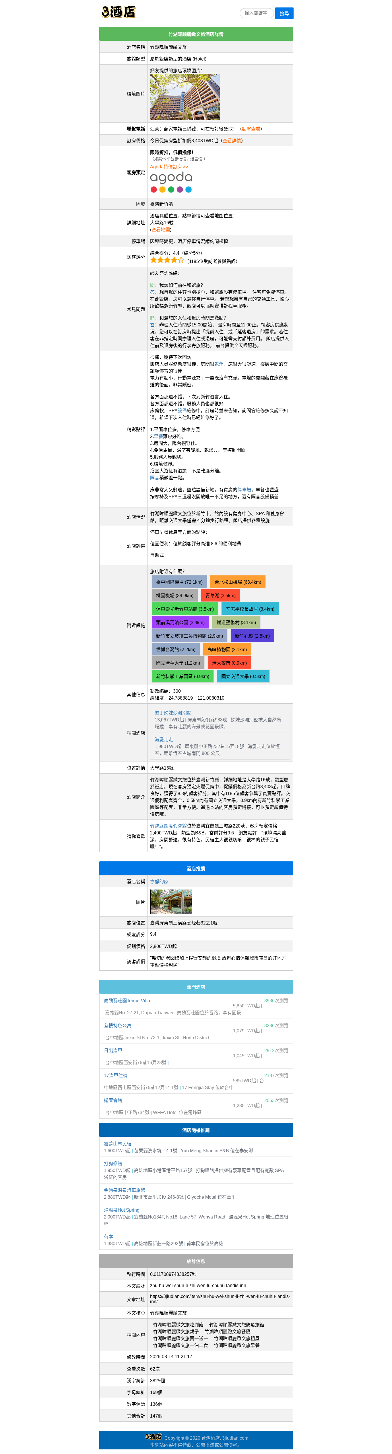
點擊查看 (251, 128)
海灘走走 (164, 739)
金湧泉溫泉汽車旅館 (124, 1190)
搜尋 (284, 13)
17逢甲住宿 (115, 1075)
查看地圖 (161, 229)
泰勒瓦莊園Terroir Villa (127, 1000)
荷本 (108, 1236)
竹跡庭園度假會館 (168, 826)
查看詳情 (232, 140)
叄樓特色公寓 (117, 1025)
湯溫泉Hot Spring (121, 1210)
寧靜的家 (159, 881)
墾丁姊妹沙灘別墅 (173, 713)
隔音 (154, 477)
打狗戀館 (113, 1163)
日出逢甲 (113, 1050)
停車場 (244, 489)
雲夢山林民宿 (117, 1143)
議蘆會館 (113, 1100)
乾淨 (219, 364)
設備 (182, 410)
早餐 (158, 436)
